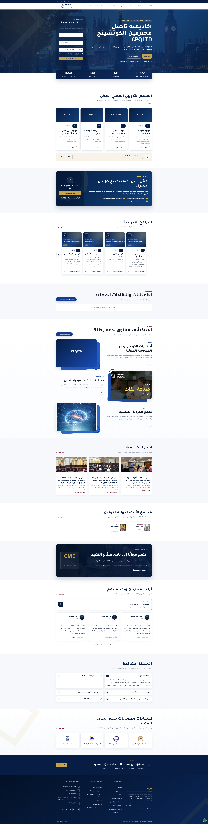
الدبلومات (128, 6)
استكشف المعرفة (64, 334)
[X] (62, 809)
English (57, 1)
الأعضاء (118, 6)
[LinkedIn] (66, 809)
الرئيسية (150, 6)
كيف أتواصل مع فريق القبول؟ (80, 699)
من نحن (144, 6)
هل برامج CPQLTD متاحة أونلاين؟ (128, 692)
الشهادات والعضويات (115, 809)
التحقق (99, 800)
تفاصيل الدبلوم (144, 147)
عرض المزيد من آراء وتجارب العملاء (104, 645)
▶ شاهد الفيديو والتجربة (143, 637)
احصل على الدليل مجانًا (70, 193)
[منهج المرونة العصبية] (76, 417)
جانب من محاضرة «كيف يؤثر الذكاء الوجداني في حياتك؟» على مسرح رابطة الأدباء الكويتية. (104, 480)
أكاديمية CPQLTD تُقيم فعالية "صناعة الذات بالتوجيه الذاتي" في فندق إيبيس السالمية (137, 480)
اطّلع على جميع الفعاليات (66, 299)
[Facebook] (70, 809)
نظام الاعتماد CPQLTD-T (94, 808)
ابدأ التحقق (61, 765)
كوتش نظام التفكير (93, 254)
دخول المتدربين (71, 1)
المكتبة (106, 6)
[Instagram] (78, 809)
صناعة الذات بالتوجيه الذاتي (84, 380)
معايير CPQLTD (97, 787)
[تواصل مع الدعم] (205, 820)
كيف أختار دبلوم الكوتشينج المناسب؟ (80, 676)
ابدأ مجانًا (147, 56)
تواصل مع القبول (65, 156)
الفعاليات (112, 6)
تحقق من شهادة (88, 6)
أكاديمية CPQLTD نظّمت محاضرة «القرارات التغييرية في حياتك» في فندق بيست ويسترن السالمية (71, 480)
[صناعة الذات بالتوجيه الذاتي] (131, 385)
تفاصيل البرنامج (136, 271)
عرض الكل (60, 227)
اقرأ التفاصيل (145, 490)
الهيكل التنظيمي (116, 798)
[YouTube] (74, 809)
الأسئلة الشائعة (116, 813)
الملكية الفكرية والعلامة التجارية (94, 796)
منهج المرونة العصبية (135, 412)
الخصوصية (74, 54)
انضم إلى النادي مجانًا (139, 570)
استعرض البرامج (134, 56)
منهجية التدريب (116, 805)
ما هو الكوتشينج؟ (128, 676)
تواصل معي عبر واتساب (71, 58)
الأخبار (96, 6)
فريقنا (119, 794)
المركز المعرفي (97, 804)
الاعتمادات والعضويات (114, 802)
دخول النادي (64, 1)
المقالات (101, 6)
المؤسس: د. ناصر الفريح (146, 808)
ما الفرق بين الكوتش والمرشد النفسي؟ (80, 692)
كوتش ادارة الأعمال (72, 254)
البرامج (123, 6)
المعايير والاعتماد (136, 6)
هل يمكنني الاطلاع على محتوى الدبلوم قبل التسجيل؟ (128, 699)
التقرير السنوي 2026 (95, 791)
